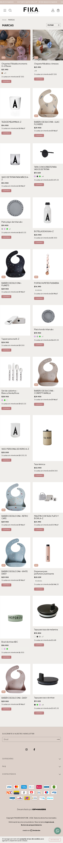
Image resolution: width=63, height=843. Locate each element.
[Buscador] (10, 11)
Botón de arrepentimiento (31, 825)
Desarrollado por (24, 809)
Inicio (4, 20)
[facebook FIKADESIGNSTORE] (34, 749)
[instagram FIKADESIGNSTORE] (26, 749)
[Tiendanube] (31, 831)
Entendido (55, 839)
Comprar (6, 81)
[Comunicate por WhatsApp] (57, 830)
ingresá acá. (49, 822)
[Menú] (4, 11)
